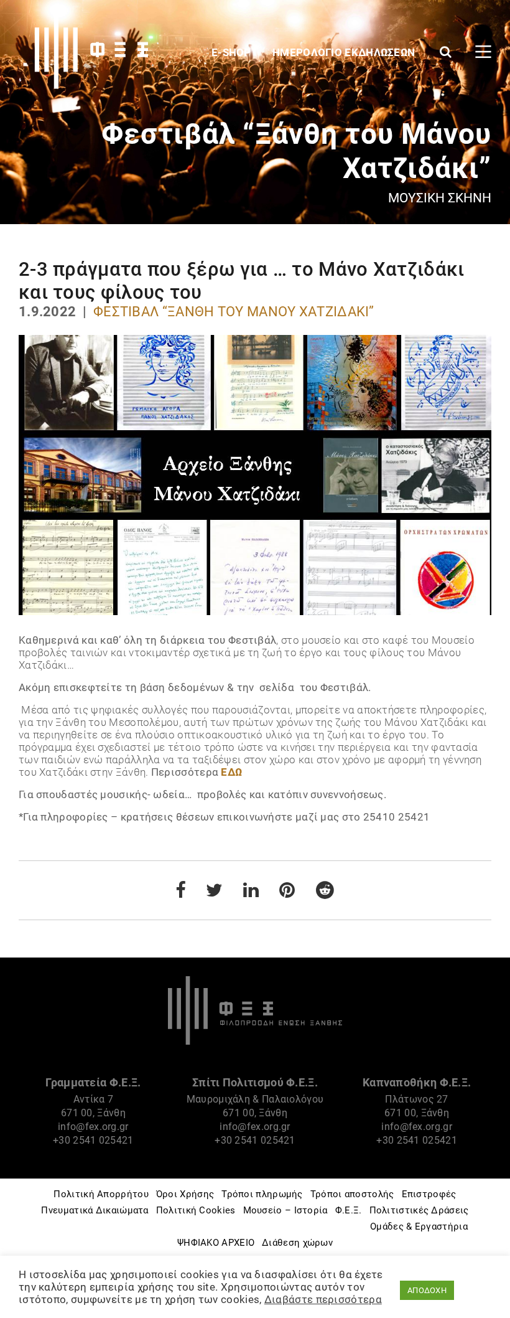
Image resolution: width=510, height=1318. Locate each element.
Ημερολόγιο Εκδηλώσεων (345, 52)
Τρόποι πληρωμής (262, 1194)
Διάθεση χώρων (297, 1242)
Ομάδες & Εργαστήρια (419, 1226)
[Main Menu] (483, 52)
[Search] (446, 51)
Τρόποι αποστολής (352, 1194)
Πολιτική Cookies (196, 1210)
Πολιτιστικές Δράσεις (419, 1210)
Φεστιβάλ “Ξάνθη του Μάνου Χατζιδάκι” (233, 311)
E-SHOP (232, 52)
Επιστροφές (429, 1194)
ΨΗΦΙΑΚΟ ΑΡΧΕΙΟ (215, 1242)
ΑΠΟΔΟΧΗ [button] (427, 1290)
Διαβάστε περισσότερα (323, 1299)
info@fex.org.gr (93, 1126)
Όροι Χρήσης (185, 1194)
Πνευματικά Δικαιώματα (94, 1210)
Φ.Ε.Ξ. (348, 1210)
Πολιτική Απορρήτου (100, 1194)
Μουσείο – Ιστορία (285, 1210)
